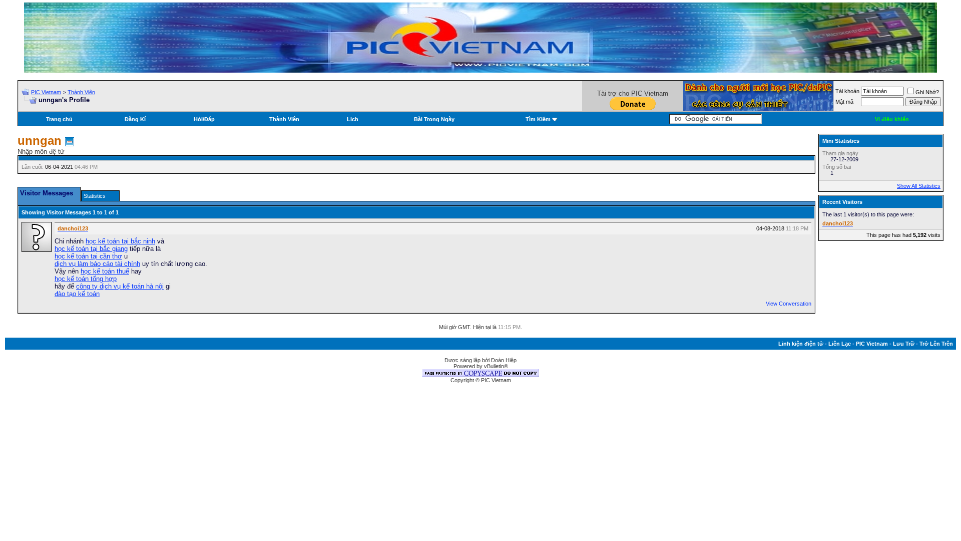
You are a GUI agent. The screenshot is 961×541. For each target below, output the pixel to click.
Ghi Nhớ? (927, 92)
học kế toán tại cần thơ (88, 256)
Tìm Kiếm (538, 119)
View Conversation (788, 304)
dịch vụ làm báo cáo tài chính (97, 263)
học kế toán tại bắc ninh (120, 241)
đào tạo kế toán (77, 294)
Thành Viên (81, 92)
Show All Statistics (918, 186)
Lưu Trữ (903, 344)
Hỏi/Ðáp (204, 119)
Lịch (352, 119)
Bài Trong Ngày (434, 119)
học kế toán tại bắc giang (91, 248)
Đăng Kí (135, 119)
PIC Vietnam (46, 92)
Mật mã (844, 102)
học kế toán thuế (105, 271)
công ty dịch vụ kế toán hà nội (120, 286)
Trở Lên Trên (936, 344)
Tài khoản (847, 91)
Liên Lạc (839, 344)
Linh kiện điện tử (800, 344)
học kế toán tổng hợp (86, 279)
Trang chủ (59, 119)
